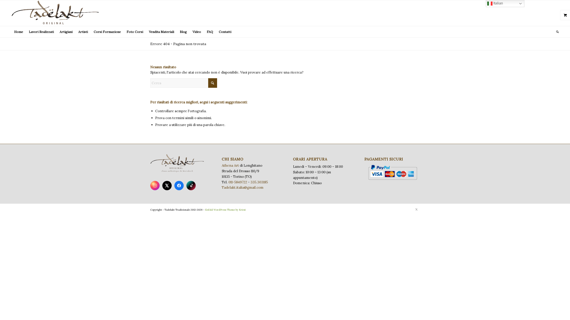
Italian (498, 3)
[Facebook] (179, 185)
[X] (167, 185)
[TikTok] (191, 185)
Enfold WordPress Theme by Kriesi (225, 209)
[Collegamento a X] (416, 209)
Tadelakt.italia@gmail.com (242, 187)
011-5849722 (237, 182)
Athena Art (230, 165)
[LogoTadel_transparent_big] (56, 13)
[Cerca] (556, 31)
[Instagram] (155, 185)
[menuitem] (18, 31)
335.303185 (259, 182)
